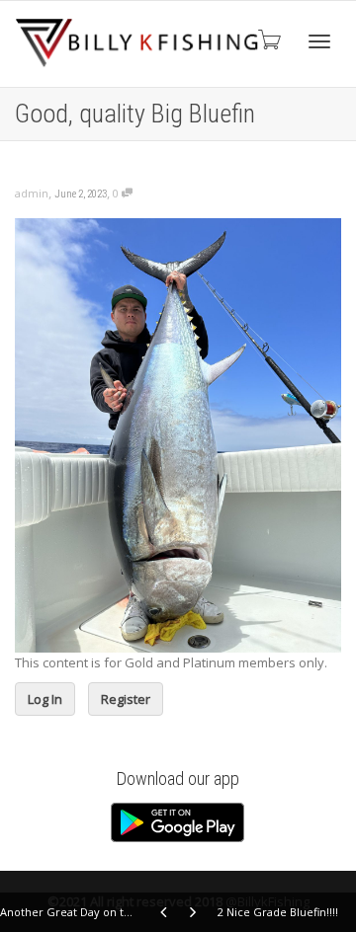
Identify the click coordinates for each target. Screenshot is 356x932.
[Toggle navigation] (319, 41)
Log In (45, 699)
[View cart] (268, 39)
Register (125, 699)
